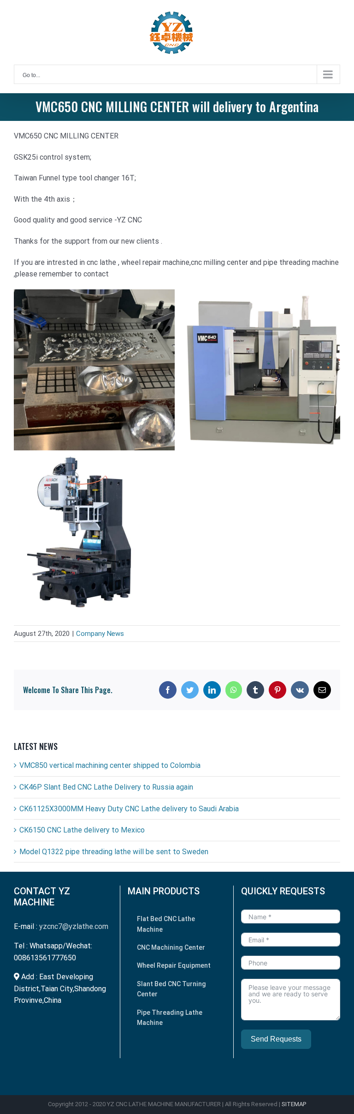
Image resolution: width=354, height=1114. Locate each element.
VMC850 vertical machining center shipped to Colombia (110, 765)
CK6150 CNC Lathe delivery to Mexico (82, 830)
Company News (100, 633)
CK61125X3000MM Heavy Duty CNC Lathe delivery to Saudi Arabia (129, 808)
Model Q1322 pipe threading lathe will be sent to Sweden (113, 851)
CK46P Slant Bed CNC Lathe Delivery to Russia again (106, 787)
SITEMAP (294, 1104)
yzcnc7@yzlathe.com (73, 926)
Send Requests (276, 1039)
